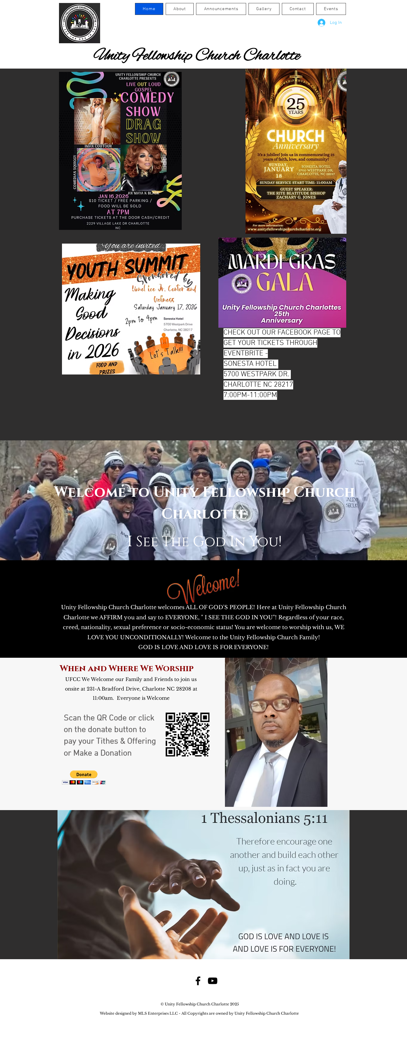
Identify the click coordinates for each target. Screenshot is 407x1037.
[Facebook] (198, 981)
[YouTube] (212, 981)
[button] (84, 777)
